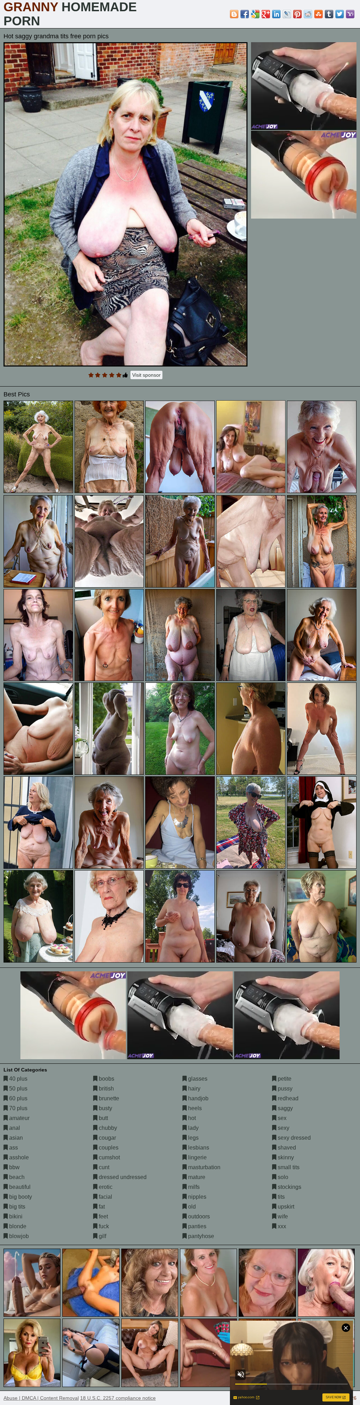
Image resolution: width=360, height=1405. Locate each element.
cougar (106, 1138)
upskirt (285, 1207)
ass (13, 1148)
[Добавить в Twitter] (339, 14)
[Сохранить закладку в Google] (255, 14)
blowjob (18, 1236)
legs (193, 1138)
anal (14, 1128)
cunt (103, 1167)
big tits (16, 1207)
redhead (287, 1098)
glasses (197, 1079)
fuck (103, 1226)
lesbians (198, 1148)
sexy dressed (293, 1138)
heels (194, 1108)
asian (15, 1138)
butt (102, 1118)
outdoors (198, 1216)
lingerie (197, 1157)
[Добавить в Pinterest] (297, 14)
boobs (105, 1079)
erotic (104, 1187)
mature (196, 1177)
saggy (284, 1108)
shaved (286, 1148)
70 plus (17, 1108)
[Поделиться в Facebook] (244, 14)
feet (102, 1216)
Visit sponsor (146, 375)
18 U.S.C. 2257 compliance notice (118, 1398)
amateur (19, 1118)
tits (280, 1197)
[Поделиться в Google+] (266, 14)
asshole (18, 1157)
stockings (288, 1187)
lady (193, 1128)
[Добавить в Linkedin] (276, 14)
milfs (193, 1187)
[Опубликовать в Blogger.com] (234, 14)
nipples (196, 1197)
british (105, 1089)
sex (281, 1118)
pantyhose (200, 1236)
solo (282, 1177)
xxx (281, 1226)
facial (104, 1197)
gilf (101, 1236)
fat (101, 1207)
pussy (284, 1089)
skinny (285, 1157)
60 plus (17, 1098)
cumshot (108, 1157)
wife (282, 1216)
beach (16, 1177)
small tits (288, 1167)
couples (107, 1148)
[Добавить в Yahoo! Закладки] (350, 14)
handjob (197, 1098)
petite (283, 1079)
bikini (15, 1216)
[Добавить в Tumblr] (329, 14)
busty (104, 1108)
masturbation (203, 1167)
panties (196, 1226)
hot (191, 1118)
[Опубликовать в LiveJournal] (287, 14)
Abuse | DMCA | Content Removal (41, 1398)
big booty (20, 1197)
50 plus (17, 1089)
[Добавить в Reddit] (308, 14)
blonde (17, 1226)
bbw (14, 1167)
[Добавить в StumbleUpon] (318, 14)
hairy (193, 1089)
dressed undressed (122, 1177)
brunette (108, 1098)
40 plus (17, 1079)
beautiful (19, 1187)
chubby (107, 1128)
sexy (282, 1128)
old (191, 1207)
